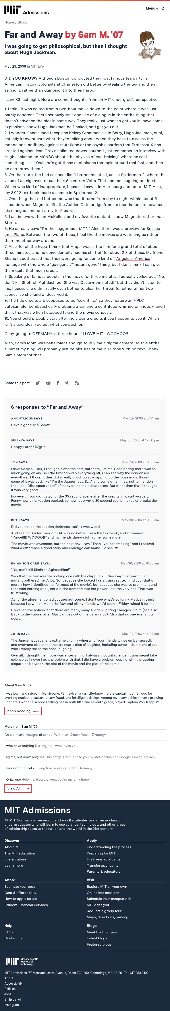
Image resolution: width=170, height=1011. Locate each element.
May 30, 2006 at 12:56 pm (139, 440)
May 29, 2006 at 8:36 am (140, 462)
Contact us (13, 938)
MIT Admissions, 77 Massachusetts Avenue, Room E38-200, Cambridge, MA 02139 (63, 973)
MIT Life (37, 66)
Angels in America (133, 258)
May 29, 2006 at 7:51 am (140, 418)
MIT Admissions (37, 810)
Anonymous (22, 418)
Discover (11, 841)
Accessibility (13, 983)
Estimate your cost (19, 886)
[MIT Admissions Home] (26, 8)
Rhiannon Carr (25, 563)
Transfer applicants (102, 865)
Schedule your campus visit (109, 899)
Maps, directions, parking (107, 917)
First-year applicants (104, 859)
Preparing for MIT (101, 853)
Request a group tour (104, 911)
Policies (9, 989)
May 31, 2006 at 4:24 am (140, 634)
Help (8, 926)
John (15, 634)
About (8, 978)
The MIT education (19, 853)
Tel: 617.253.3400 (136, 973)
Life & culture (15, 859)
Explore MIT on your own (107, 886)
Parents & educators (103, 871)
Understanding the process (109, 847)
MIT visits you (98, 905)
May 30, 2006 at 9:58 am (140, 520)
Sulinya (18, 440)
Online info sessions (103, 893)
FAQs (8, 932)
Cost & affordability (20, 893)
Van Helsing (107, 156)
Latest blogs (97, 938)
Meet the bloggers (102, 932)
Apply (92, 841)
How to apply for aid (20, 899)
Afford (9, 880)
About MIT (13, 847)
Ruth (15, 520)
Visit (90, 880)
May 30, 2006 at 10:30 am (140, 563)
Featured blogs (99, 944)
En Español (12, 999)
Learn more (13, 865)
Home (9, 22)
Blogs (22, 22)
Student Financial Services (26, 905)
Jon (14, 462)
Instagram (11, 1005)
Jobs (7, 994)
